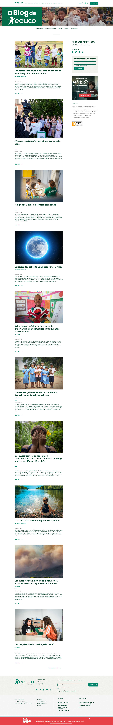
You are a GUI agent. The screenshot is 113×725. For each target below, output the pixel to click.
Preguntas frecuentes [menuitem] (20, 701)
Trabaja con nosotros (41, 703)
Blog (80, 3)
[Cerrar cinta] (89, 721)
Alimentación (76, 113)
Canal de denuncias (19, 699)
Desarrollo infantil (93, 111)
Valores (85, 108)
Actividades (86, 113)
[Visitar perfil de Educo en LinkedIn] (50, 689)
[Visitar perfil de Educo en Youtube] (79, 52)
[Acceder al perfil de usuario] (85, 3)
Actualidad (54, 3)
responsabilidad (76, 117)
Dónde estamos (40, 679)
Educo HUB (73, 691)
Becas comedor (80, 115)
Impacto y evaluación (41, 701)
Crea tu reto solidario (85, 704)
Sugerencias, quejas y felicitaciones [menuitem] (23, 703)
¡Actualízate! (74, 28)
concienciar (95, 109)
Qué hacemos (36, 3)
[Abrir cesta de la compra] (88, 3)
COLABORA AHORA (85, 95)
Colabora (59, 3)
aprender (75, 106)
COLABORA (60, 698)
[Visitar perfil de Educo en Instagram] (82, 52)
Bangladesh (92, 113)
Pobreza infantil (87, 115)
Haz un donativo (62, 707)
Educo (86, 111)
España (85, 106)
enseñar (89, 108)
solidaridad (83, 117)
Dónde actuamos (45, 3)
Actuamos (60, 28)
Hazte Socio (61, 704)
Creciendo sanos (51, 28)
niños (74, 115)
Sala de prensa (65, 691)
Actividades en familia (78, 108)
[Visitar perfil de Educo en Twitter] (76, 52)
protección (79, 109)
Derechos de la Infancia (79, 111)
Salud (88, 117)
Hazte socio (94, 3)
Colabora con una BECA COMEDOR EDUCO (61, 723)
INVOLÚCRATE (82, 698)
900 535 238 (39, 684)
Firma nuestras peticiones (86, 702)
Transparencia (39, 699)
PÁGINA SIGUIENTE (53, 668)
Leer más (17, 93)
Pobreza (82, 113)
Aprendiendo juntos (40, 28)
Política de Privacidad (83, 65)
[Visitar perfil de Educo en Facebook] (72, 52)
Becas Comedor (62, 705)
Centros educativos (85, 705)
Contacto (38, 681)
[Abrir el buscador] (83, 3)
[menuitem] (29, 3)
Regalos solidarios (62, 702)
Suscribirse (78, 68)
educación (80, 106)
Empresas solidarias (63, 710)
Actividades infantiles (87, 109)
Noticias (67, 28)
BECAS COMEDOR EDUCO (27, 721)
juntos (93, 108)
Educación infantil (91, 106)
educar (74, 109)
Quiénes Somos (29, 3)
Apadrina (60, 708)
